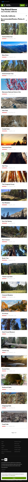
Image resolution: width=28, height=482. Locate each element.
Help (2, 443)
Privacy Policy (12, 475)
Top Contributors (4, 449)
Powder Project (17, 449)
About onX (3, 469)
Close (14, 478)
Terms (17, 480)
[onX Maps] (4, 460)
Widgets (3, 445)
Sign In (22, 5)
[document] (14, 476)
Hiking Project (17, 445)
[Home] (7, 5)
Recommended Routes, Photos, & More (12, 19)
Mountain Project (17, 441)
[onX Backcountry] (5, 1)
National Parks (17, 451)
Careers (3, 471)
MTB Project (16, 443)
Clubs (2, 447)
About (2, 441)
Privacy (20, 480)
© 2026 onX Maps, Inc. (10, 480)
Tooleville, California (8, 16)
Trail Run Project (17, 447)
